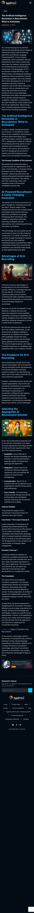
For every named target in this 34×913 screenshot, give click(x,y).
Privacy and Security (17, 715)
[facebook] (16, 725)
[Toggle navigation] (30, 3)
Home (5, 704)
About (26, 704)
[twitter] (20, 725)
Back (5, 11)
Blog (29, 708)
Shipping (26, 719)
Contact (5, 708)
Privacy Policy (16, 704)
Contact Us (6, 629)
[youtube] (13, 725)
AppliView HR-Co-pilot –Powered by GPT (18, 712)
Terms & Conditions (18, 708)
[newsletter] (30, 690)
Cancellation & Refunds (12, 719)
